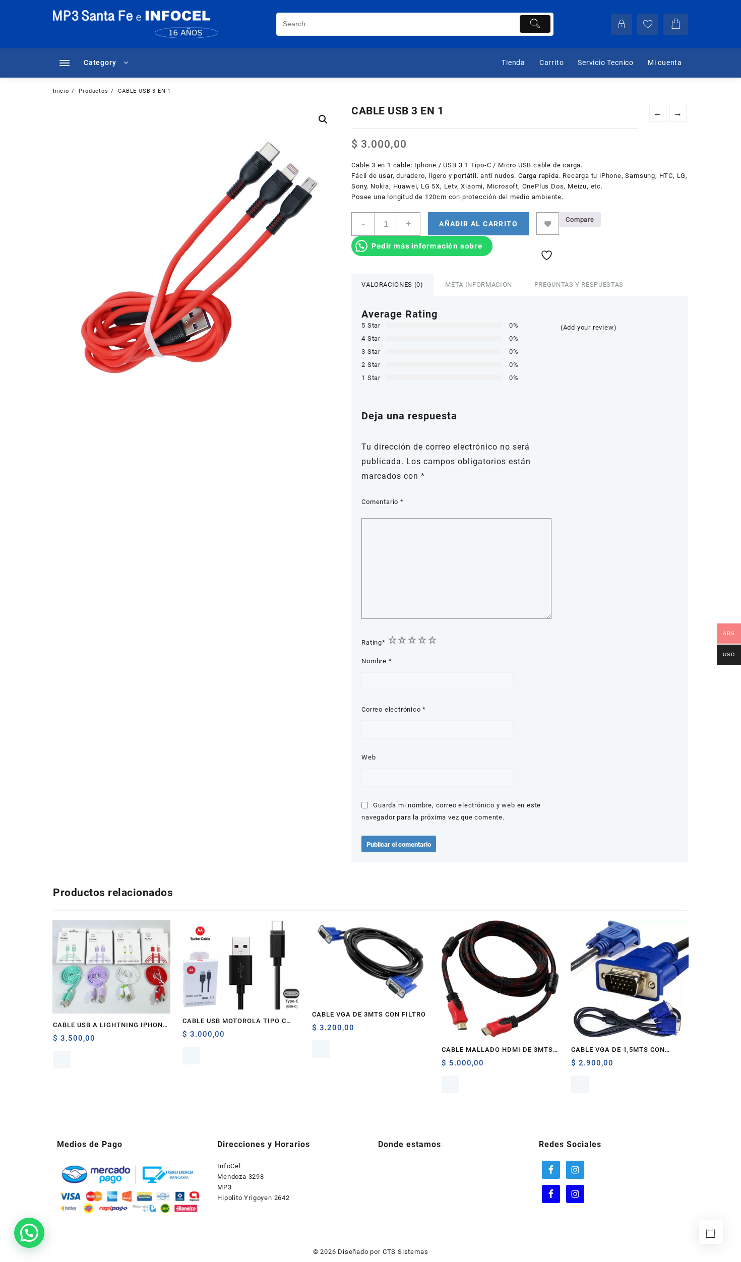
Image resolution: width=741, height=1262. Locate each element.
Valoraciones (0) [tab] (392, 284)
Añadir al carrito (478, 224)
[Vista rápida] (81, 1042)
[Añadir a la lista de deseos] (547, 223)
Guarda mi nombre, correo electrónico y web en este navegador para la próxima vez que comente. (451, 811)
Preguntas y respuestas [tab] (579, 284)
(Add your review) (589, 327)
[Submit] (535, 24)
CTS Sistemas (405, 1251)
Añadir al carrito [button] (62, 1042)
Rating (373, 642)
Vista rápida (62, 1059)
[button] (323, 119)
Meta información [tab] (478, 284)
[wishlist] (101, 1042)
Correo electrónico (393, 709)
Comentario (382, 502)
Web (368, 757)
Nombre (376, 661)
